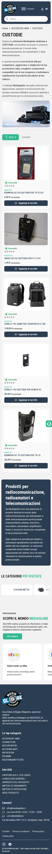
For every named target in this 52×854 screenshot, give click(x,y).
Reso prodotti (10, 792)
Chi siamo (12, 636)
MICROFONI (8, 752)
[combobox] (26, 19)
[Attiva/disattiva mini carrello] (47, 9)
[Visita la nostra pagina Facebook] (10, 844)
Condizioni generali (13, 778)
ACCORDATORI (9, 745)
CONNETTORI (9, 742)
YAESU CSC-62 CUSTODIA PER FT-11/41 (22, 258)
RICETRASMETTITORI (13, 760)
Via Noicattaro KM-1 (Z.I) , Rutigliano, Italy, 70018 (26, 820)
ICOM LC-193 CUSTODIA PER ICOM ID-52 (22, 389)
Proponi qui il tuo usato (16, 775)
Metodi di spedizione (14, 789)
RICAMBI (6, 756)
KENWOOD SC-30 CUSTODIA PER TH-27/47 (24, 192)
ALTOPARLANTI (10, 749)
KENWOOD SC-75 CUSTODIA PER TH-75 (22, 455)
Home (5, 28)
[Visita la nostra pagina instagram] (4, 844)
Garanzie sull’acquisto (15, 782)
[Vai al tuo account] (42, 9)
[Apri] (27, 9)
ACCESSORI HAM (20, 28)
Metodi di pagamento (14, 785)
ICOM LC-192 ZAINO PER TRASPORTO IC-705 (24, 324)
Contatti (5, 831)
